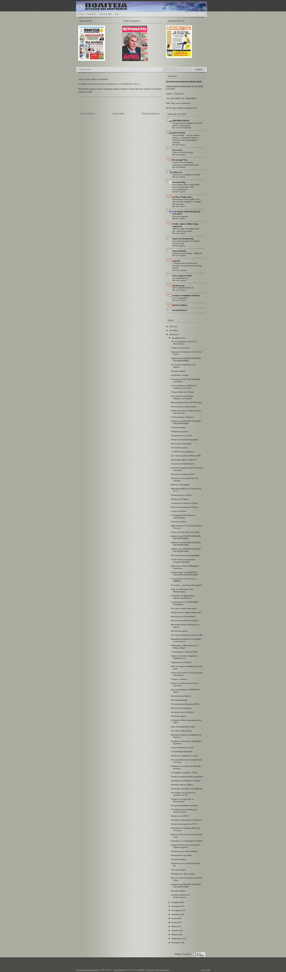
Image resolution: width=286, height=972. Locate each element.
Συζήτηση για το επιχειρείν (181, 662)
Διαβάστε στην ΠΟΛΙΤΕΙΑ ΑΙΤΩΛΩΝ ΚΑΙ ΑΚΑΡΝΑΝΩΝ (186, 359)
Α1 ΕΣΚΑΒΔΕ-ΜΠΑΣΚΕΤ (181, 751)
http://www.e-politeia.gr (180, 103)
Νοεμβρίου (176, 902)
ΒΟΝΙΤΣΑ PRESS (179, 305)
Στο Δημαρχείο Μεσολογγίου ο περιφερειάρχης (183, 516)
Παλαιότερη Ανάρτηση (150, 113)
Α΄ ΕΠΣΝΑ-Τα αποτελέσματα (182, 451)
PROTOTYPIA (178, 133)
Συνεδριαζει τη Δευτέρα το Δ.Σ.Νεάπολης (187, 788)
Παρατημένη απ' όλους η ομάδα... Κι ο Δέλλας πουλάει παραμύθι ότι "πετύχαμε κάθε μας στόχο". (186, 201)
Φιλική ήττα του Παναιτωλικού (183, 616)
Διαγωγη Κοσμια (179, 251)
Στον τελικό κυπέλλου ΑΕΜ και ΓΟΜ (186, 456)
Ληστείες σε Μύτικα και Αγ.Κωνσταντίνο (180, 896)
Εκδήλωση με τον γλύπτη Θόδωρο (184, 851)
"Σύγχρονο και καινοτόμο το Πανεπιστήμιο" (182, 800)
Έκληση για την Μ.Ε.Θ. (180, 816)
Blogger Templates (183, 954)
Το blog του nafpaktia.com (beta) (186, 295)
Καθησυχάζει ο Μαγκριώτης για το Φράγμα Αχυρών (184, 646)
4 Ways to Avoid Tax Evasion (182, 152)
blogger (198, 954)
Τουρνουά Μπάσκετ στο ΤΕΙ (182, 747)
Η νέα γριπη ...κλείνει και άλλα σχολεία (186, 585)
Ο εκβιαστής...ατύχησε (179, 375)
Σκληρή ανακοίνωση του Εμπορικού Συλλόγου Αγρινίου (185, 846)
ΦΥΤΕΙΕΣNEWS (179, 310)
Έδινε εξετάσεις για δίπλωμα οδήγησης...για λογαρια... (182, 397)
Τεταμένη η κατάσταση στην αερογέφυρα (187, 776)
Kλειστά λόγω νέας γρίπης (181, 443)
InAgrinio (176, 261)
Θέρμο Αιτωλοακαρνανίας (183, 238)
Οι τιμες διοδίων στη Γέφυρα (182, 392)
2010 (171, 330)
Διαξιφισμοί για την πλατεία (182, 712)
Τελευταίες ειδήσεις (178, 371)
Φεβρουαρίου (177, 938)
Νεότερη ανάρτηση (87, 113)
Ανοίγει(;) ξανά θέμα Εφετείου (183, 464)
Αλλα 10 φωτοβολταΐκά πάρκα (183, 727)
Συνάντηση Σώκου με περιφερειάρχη (185, 555)
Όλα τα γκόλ (177, 150)
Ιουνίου (175, 922)
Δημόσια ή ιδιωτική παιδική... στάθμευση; (187, 253)
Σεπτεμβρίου (177, 910)
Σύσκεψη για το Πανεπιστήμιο (183, 874)
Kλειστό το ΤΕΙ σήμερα (180, 484)
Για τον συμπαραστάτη (180, 298)
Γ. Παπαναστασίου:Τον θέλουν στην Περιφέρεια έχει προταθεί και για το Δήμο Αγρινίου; (187, 265)
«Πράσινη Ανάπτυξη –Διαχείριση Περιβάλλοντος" (184, 657)
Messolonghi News (180, 160)
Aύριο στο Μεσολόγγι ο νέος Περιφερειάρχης (182, 590)
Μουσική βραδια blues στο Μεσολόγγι (186, 402)
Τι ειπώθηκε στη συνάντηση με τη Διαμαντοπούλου (184, 810)
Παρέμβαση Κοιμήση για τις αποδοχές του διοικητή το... (186, 640)
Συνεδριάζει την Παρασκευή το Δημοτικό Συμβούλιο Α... (183, 596)
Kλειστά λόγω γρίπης (179, 631)
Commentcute (150, 970)
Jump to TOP (205, 970)
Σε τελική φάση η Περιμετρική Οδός (185, 704)
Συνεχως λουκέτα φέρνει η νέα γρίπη (185, 532)
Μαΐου (174, 926)
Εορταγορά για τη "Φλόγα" (181, 495)
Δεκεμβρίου (176, 338)
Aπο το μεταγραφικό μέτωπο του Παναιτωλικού (184, 342)
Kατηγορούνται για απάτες (181, 855)
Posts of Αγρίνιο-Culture (182, 275)
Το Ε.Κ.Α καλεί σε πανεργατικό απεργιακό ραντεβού (183, 560)
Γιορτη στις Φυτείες (178, 511)
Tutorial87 (140, 970)
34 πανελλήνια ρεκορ (179, 447)
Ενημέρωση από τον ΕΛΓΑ (181, 435)
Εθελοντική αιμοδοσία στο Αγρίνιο (184, 507)
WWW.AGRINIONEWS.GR (182, 288)
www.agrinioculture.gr (180, 278)
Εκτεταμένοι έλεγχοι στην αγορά (183, 608)
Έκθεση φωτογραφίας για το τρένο (184, 756)
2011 (171, 326)
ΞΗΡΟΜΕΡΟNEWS (180, 120)
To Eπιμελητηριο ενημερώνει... (183, 417)
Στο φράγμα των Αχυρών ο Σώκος (184, 772)
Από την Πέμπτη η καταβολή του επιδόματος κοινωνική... (184, 386)
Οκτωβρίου (176, 906)
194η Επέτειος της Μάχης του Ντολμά (186, 175)
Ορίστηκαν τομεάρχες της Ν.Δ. (183, 474)
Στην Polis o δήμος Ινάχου (181, 731)
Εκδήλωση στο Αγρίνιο (180, 499)
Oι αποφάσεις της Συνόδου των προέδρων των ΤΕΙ (183, 794)
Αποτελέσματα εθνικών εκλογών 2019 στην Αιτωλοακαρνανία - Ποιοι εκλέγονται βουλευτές (185, 187)
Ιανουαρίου (176, 942)
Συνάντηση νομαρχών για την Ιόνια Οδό (187, 635)
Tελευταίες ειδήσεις (178, 427)
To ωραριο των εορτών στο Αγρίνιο (184, 503)
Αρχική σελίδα (118, 113)
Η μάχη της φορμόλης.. (180, 216)
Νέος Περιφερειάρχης (179, 700)
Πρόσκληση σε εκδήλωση (181, 696)
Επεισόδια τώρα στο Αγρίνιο (182, 784)
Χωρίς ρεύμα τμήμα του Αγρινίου (93, 79)
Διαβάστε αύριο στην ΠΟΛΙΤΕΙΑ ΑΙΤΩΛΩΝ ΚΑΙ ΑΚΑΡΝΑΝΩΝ (184, 573)
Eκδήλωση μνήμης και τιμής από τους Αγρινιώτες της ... (186, 411)
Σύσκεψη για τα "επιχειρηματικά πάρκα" (187, 841)
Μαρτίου (175, 934)
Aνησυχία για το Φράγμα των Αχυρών (185, 780)
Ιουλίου (175, 918)
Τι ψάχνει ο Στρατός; (179, 679)
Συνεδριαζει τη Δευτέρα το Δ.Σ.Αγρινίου (186, 820)
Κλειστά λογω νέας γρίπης (181, 708)
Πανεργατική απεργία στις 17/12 (184, 824)
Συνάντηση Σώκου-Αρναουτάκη (183, 406)
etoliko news (177, 172)
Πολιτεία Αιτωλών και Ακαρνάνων (87, 970)
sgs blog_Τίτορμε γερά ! (182, 197)
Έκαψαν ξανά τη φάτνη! (180, 348)
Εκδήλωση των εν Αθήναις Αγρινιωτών (186, 612)
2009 (171, 334)
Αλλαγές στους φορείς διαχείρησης (184, 439)
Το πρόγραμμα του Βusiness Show (184, 652)
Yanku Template (119, 970)
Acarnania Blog (179, 182)
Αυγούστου (176, 914)
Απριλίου (175, 930)
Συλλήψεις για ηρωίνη (179, 431)
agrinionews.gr (178, 285)
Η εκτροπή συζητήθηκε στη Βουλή (184, 805)
